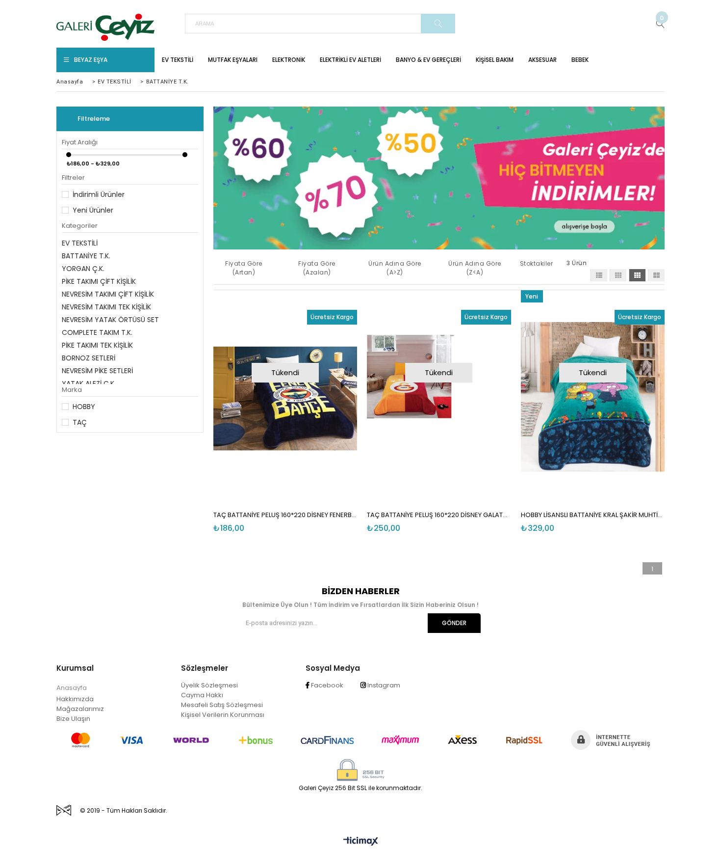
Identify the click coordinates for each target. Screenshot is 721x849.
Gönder (454, 623)
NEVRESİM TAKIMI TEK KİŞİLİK (106, 307)
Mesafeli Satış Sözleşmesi (222, 705)
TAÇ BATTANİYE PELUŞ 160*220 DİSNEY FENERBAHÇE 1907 (285, 515)
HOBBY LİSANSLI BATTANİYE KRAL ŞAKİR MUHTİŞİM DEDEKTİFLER (593, 515)
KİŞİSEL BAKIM (495, 59)
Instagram (383, 685)
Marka (72, 389)
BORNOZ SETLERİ (88, 358)
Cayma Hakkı (202, 695)
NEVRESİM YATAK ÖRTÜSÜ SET (110, 320)
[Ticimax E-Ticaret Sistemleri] (360, 842)
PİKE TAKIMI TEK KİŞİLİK (97, 345)
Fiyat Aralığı (80, 142)
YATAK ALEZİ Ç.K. (89, 383)
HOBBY (84, 406)
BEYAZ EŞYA (90, 59)
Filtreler (73, 177)
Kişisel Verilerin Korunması (222, 714)
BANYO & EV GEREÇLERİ (428, 59)
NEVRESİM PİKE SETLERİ (97, 371)
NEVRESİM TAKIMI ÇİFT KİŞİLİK (108, 294)
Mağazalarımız (80, 708)
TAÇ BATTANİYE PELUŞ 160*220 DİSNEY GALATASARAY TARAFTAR (439, 515)
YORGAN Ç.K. (83, 269)
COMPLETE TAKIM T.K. (97, 332)
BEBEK (580, 59)
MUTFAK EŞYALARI (233, 59)
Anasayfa (71, 687)
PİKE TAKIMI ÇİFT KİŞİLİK (99, 281)
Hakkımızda (75, 699)
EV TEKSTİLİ (177, 59)
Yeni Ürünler (93, 210)
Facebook (326, 685)
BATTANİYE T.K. (86, 256)
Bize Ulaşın (73, 718)
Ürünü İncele (320, 396)
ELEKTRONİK (288, 59)
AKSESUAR (542, 59)
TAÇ (80, 422)
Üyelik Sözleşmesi (209, 685)
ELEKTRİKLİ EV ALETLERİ (350, 59)
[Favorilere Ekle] (286, 396)
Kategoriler (80, 225)
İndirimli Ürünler (99, 194)
